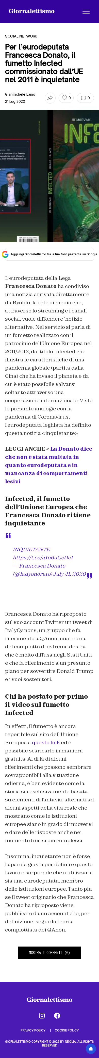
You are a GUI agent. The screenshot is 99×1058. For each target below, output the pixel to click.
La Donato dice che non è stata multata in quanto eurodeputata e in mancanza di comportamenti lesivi (48, 465)
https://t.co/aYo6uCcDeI (43, 557)
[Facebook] (57, 1016)
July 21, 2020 (69, 574)
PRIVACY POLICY (33, 1030)
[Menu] (86, 11)
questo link (46, 742)
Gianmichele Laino (20, 94)
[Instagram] (42, 1016)
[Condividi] (50, 98)
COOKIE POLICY (67, 1030)
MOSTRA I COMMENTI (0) (49, 952)
